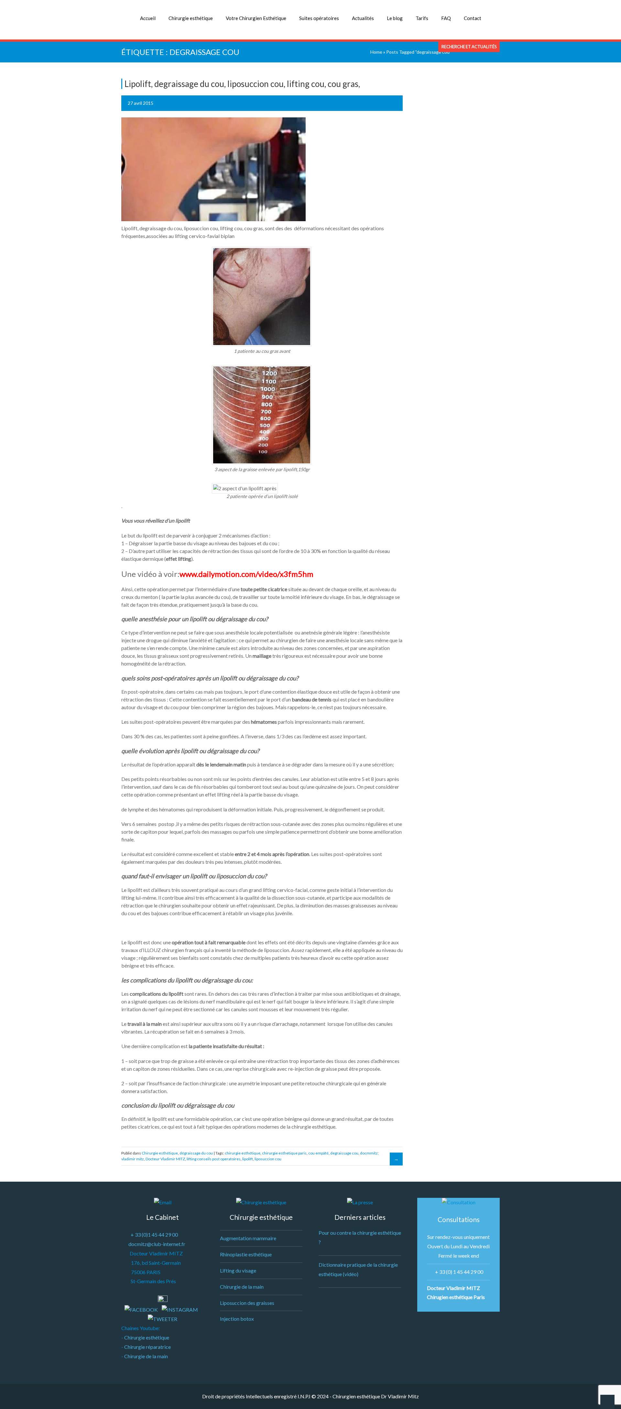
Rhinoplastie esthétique (246, 1254)
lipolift (247, 1158)
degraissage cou (344, 1153)
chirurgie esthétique (242, 1153)
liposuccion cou (268, 1158)
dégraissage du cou (196, 1153)
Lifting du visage (238, 1270)
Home (376, 52)
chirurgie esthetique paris (284, 1153)
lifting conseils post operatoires (214, 1158)
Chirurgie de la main (146, 1356)
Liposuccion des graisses (247, 1303)
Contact (472, 18)
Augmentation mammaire (248, 1238)
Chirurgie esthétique (191, 18)
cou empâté (318, 1153)
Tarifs (422, 18)
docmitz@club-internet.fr (156, 1244)
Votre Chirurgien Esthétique (256, 18)
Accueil (148, 18)
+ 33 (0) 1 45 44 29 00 (459, 1272)
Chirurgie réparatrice (147, 1347)
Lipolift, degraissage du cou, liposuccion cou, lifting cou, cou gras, (242, 84)
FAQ (446, 18)
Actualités (363, 18)
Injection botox (237, 1319)
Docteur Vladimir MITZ (165, 1158)
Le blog (395, 18)
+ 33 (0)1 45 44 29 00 (154, 1234)
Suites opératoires (319, 18)
